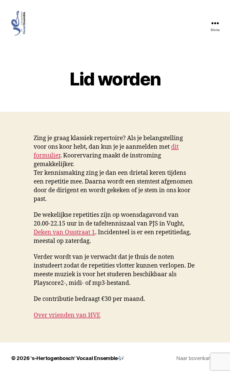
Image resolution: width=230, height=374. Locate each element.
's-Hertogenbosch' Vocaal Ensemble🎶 (77, 358)
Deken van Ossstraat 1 (64, 232)
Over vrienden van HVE (67, 315)
